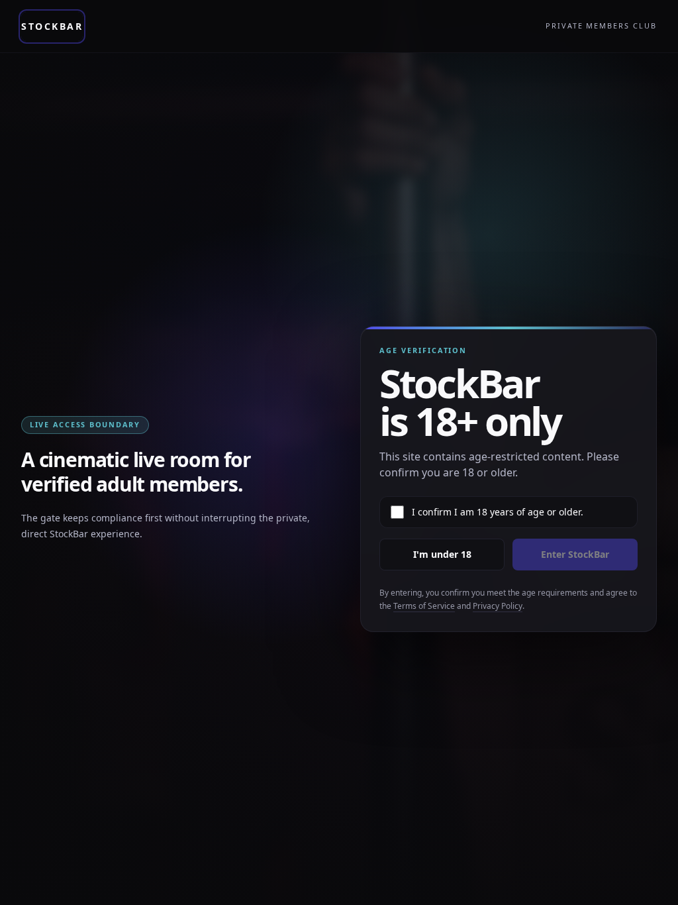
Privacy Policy (497, 606)
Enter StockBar (575, 554)
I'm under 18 (442, 554)
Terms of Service (424, 606)
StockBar (52, 26)
